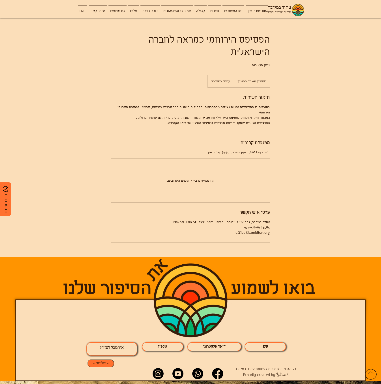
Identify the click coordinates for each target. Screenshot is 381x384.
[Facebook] (217, 373)
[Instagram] (158, 373)
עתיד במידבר (279, 7)
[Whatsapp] (197, 373)
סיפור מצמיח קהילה (278, 12)
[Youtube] (177, 373)
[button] (214, 9)
